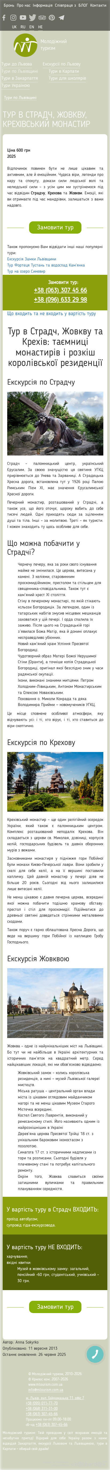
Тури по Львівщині (19, 71)
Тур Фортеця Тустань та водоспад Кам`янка (46, 265)
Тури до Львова (16, 64)
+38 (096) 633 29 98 (60, 300)
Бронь (9, 5)
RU (23, 27)
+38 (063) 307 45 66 (60, 290)
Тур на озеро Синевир (26, 271)
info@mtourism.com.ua (45, 1390)
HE (40, 27)
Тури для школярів (67, 78)
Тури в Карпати (64, 71)
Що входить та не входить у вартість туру (51, 313)
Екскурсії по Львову (61, 64)
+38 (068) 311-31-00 (42, 1409)
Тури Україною (15, 85)
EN (31, 27)
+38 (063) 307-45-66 (42, 1414)
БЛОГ (83, 5)
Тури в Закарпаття (19, 78)
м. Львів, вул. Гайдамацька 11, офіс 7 (55, 1398)
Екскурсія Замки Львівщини (31, 259)
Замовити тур (55, 228)
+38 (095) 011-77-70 (42, 1403)
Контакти (98, 5)
